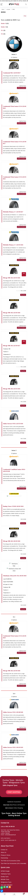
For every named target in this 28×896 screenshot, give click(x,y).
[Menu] (1, 4)
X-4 (2, 34)
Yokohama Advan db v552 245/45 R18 (14, 576)
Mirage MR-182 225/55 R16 (11, 389)
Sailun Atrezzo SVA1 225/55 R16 (13, 423)
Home (3, 9)
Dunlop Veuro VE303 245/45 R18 (13, 506)
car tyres (8, 9)
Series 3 (3, 23)
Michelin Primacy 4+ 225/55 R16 (13, 245)
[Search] (26, 4)
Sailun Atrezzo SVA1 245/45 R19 (13, 747)
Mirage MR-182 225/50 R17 (11, 345)
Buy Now (23, 294)
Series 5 (3, 27)
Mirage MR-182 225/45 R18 (11, 312)
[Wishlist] (4, 894)
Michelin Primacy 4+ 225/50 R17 (13, 212)
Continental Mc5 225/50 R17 (12, 73)
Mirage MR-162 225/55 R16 (11, 278)
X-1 (2, 30)
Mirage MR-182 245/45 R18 (11, 541)
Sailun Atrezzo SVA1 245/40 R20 (13, 712)
